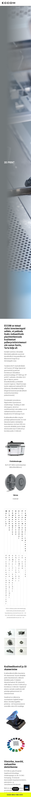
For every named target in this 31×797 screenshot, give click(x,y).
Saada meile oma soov (15, 795)
